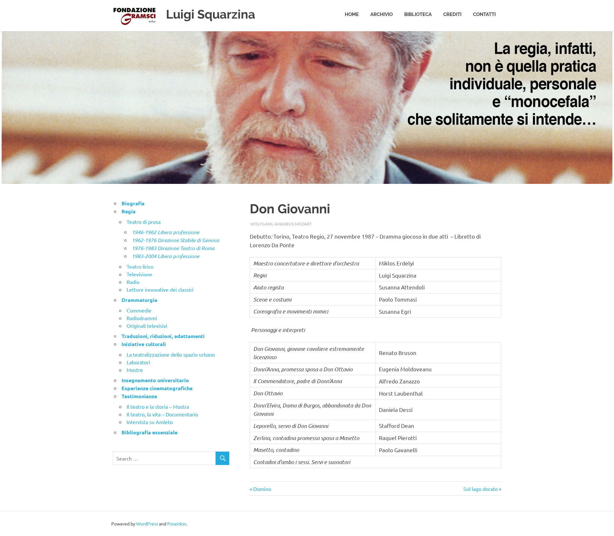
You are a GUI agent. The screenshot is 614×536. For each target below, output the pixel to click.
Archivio (381, 14)
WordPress (147, 523)
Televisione (139, 274)
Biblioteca (418, 14)
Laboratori (138, 362)
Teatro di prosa (144, 221)
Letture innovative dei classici (160, 289)
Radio (133, 282)
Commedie (139, 310)
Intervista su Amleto (150, 422)
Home (352, 14)
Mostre (135, 370)
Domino (262, 488)
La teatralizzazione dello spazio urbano (171, 354)
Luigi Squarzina (210, 14)
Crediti (452, 14)
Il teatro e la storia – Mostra (158, 406)
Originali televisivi (147, 325)
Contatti (484, 14)
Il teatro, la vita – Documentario (162, 414)
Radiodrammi (142, 318)
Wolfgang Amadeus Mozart (280, 223)
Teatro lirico (140, 266)
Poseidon (176, 523)
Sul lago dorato (480, 488)
